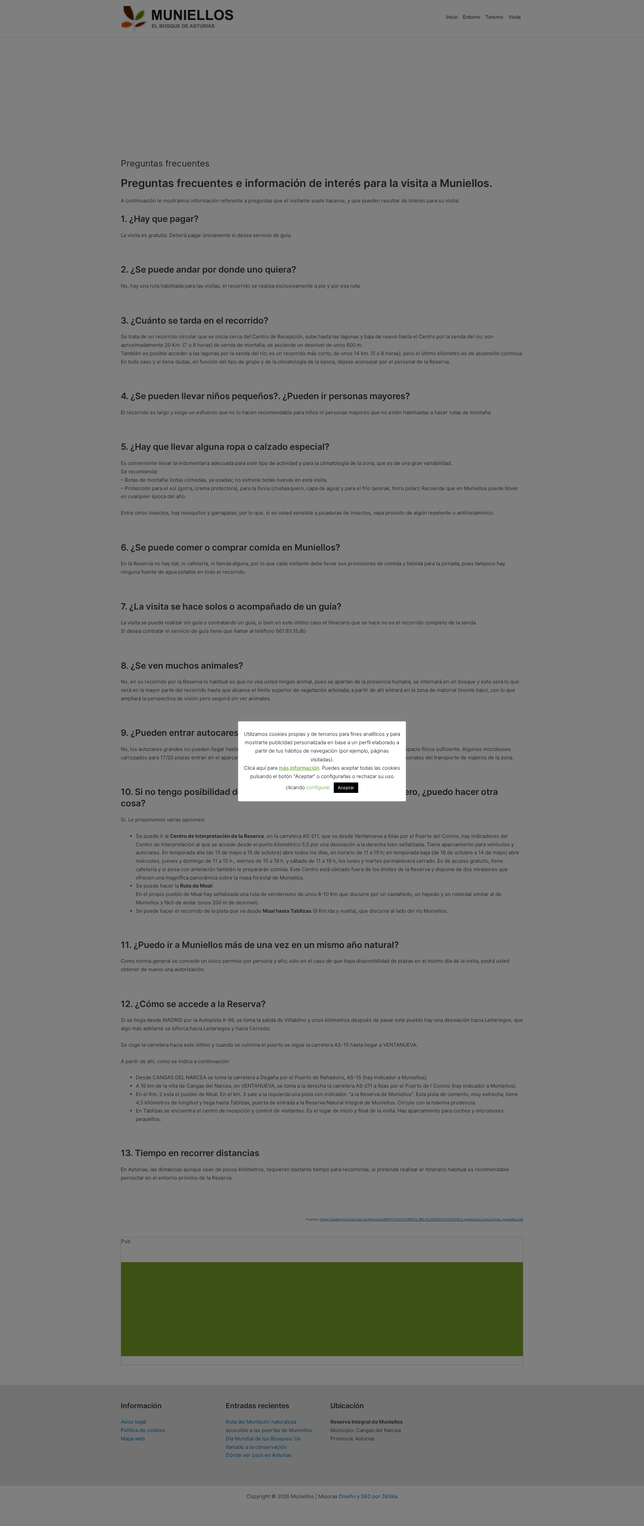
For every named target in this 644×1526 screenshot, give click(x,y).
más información (299, 768)
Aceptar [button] (346, 787)
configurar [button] (317, 787)
